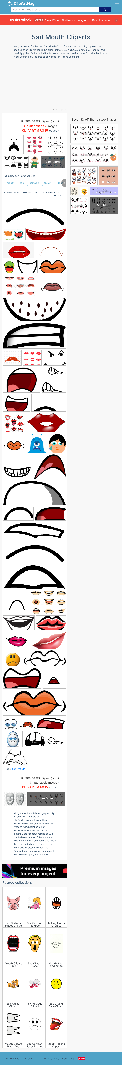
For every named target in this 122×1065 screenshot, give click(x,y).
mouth (10, 182)
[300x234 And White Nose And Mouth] (15, 758)
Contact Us (68, 1058)
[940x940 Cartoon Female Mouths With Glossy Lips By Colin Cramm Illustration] (14, 424)
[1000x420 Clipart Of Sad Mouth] (34, 216)
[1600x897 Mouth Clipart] (18, 624)
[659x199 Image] (34, 531)
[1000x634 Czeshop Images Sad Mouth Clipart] (50, 251)
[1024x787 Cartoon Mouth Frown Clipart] (21, 381)
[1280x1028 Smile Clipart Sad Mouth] (54, 359)
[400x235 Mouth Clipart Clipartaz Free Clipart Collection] (51, 624)
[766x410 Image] (50, 515)
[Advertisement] (62, 84)
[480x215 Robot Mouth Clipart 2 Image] (45, 659)
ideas (60, 182)
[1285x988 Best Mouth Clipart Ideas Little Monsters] (16, 404)
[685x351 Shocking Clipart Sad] (51, 724)
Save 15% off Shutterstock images (94, 119)
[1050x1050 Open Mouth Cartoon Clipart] (12, 659)
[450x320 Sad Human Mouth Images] (20, 287)
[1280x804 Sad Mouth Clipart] (22, 680)
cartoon (34, 182)
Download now (101, 20)
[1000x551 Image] (18, 515)
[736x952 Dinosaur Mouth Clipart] (9, 268)
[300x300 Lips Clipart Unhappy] (16, 604)
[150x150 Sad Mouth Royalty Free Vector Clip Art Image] (32, 359)
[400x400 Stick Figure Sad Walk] (12, 740)
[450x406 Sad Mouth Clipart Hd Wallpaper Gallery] (52, 287)
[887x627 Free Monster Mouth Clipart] (13, 235)
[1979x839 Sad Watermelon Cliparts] (34, 311)
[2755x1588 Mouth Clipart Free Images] (49, 642)
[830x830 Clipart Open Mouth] (14, 445)
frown (47, 182)
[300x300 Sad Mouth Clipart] (54, 679)
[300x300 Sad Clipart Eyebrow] (10, 724)
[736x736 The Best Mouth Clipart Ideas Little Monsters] (56, 740)
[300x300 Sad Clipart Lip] (27, 724)
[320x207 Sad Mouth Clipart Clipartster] (18, 251)
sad (22, 182)
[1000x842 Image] (49, 468)
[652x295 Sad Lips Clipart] (34, 337)
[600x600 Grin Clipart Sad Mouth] (17, 468)
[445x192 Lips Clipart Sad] (34, 578)
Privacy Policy (51, 1058)
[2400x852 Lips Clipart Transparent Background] (46, 235)
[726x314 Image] (34, 494)
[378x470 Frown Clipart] (57, 444)
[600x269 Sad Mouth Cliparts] (34, 704)
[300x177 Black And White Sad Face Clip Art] (49, 404)
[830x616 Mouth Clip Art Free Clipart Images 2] (16, 642)
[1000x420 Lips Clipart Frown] (34, 553)
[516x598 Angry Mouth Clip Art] (54, 381)
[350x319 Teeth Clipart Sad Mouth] (34, 740)
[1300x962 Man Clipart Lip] (48, 604)
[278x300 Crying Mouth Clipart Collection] (37, 445)
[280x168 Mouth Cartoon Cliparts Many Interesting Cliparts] (52, 268)
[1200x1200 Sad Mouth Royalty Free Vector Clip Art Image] (12, 359)
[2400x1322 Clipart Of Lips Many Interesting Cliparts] (46, 424)
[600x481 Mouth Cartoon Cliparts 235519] (27, 268)
